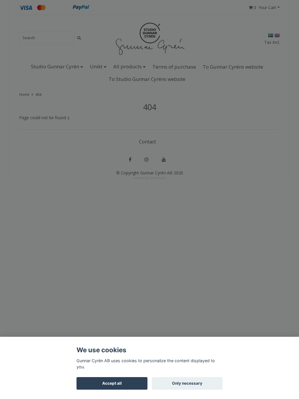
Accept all (112, 383)
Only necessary (187, 383)
